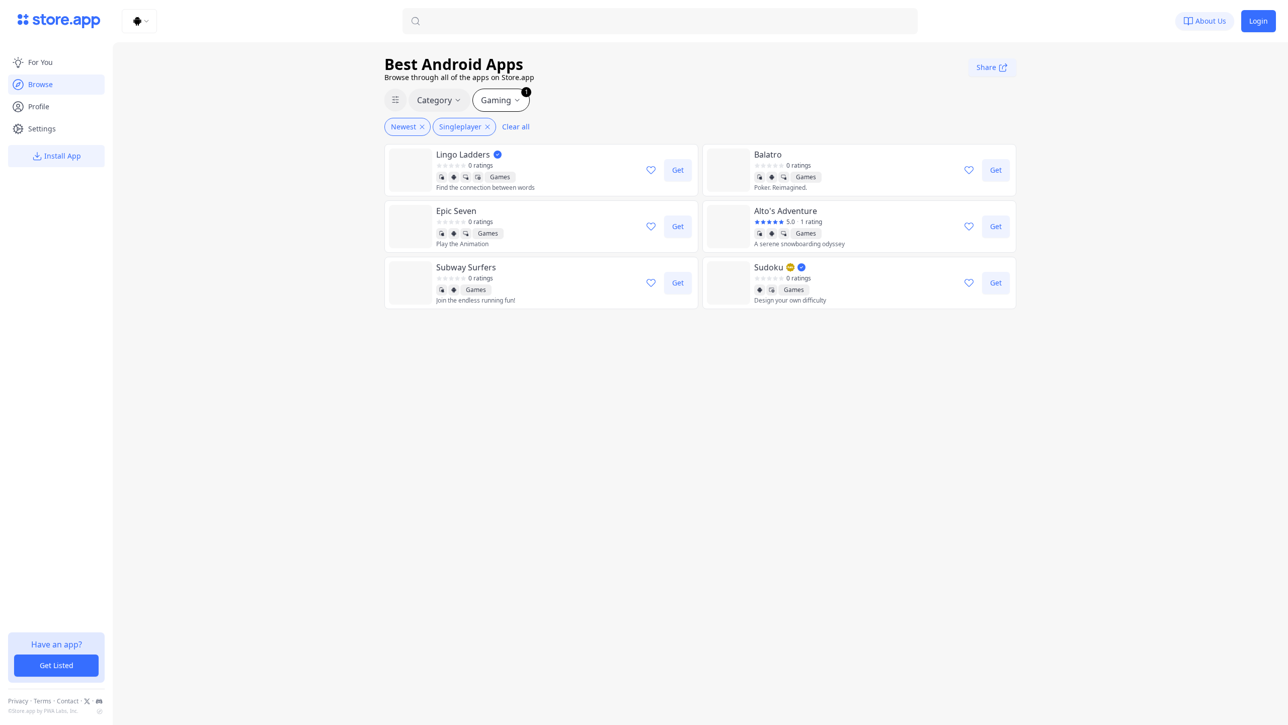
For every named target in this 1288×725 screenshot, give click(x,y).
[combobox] (139, 21)
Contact (67, 701)
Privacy (18, 701)
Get (678, 170)
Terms (42, 701)
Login (1258, 21)
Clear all (516, 126)
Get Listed (56, 665)
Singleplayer (460, 126)
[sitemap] (100, 711)
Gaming (504, 97)
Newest (403, 126)
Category (434, 100)
